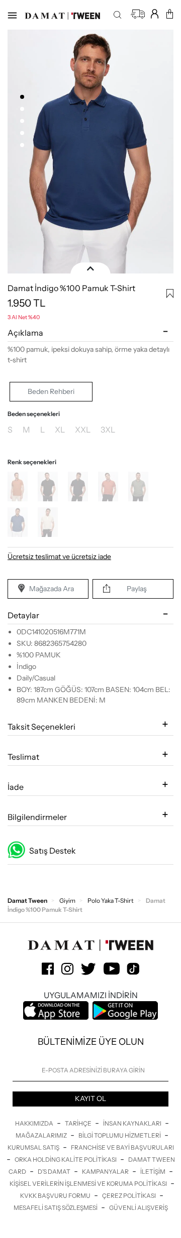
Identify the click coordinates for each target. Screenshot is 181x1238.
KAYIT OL (90, 1098)
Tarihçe (79, 1123)
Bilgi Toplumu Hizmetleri (120, 1135)
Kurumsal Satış (34, 1147)
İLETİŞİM (153, 1171)
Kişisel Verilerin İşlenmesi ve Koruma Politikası (89, 1183)
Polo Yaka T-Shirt (110, 900)
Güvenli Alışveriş (138, 1207)
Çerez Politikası (129, 1195)
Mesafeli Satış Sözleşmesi (56, 1207)
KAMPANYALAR (106, 1171)
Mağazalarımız (42, 1135)
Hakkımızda (34, 1123)
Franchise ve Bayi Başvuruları (122, 1147)
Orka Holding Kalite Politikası (66, 1159)
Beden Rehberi (51, 391)
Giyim (67, 900)
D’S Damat (54, 1171)
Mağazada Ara (51, 588)
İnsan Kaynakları (132, 1123)
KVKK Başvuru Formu (56, 1195)
